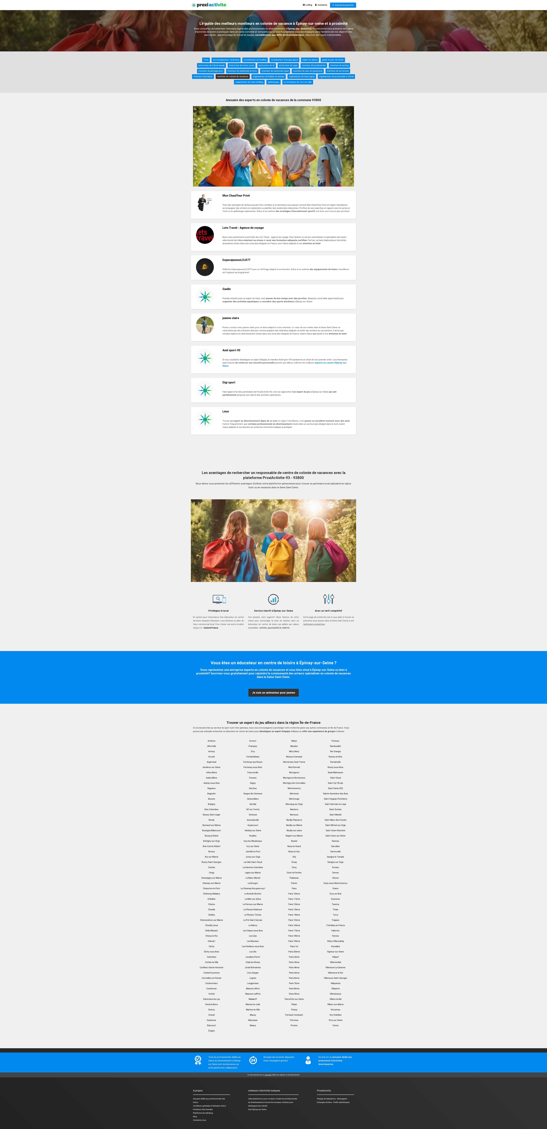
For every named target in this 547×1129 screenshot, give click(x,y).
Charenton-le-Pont (211, 888)
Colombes (211, 957)
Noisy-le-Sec (294, 851)
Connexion (322, 5)
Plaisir (294, 1004)
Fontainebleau (252, 757)
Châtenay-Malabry (211, 894)
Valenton (335, 930)
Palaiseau (294, 878)
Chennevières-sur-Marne (211, 920)
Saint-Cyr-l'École (335, 783)
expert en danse (310, 60)
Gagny (253, 783)
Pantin (294, 883)
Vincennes (335, 1010)
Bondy (211, 820)
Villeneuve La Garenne (335, 967)
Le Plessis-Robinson (253, 909)
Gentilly (253, 804)
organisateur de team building (249, 82)
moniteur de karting (339, 65)
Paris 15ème (294, 920)
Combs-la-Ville (211, 962)
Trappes (335, 920)
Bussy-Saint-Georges (211, 862)
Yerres (335, 1025)
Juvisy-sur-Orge (253, 857)
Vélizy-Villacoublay (335, 941)
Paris (294, 888)
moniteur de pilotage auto (210, 71)
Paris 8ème (294, 988)
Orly (294, 857)
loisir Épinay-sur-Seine (257, 1109)
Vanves (335, 936)
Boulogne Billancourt (211, 830)
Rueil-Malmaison (335, 772)
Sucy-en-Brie (335, 894)
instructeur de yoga (288, 65)
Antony (211, 751)
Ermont (252, 741)
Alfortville (211, 746)
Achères (211, 741)
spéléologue (273, 82)
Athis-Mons (211, 772)
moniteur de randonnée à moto (242, 71)
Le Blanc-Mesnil (253, 878)
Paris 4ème (294, 967)
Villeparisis (335, 983)
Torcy (335, 915)
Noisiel (294, 841)
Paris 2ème (294, 957)
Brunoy (211, 851)
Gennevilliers (253, 799)
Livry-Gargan (253, 973)
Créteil (212, 994)
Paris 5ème (294, 973)
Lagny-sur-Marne (253, 872)
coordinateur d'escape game (284, 60)
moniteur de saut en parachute (307, 71)
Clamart (211, 941)
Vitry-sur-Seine (335, 1020)
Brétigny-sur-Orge (211, 841)
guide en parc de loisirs (333, 60)
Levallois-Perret (253, 957)
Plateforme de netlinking (203, 1113)
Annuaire (196, 1099)
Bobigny (211, 804)
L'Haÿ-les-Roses (253, 962)
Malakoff (253, 999)
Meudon (294, 746)
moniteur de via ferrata (338, 71)
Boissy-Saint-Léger (211, 815)
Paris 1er (294, 946)
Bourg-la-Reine (211, 836)
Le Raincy (253, 925)
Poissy (294, 1010)
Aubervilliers (211, 778)
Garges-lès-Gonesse (252, 793)
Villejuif (335, 957)
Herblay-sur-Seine (253, 830)
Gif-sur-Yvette (253, 809)
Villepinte (335, 988)
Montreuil (294, 793)
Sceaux (335, 867)
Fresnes (253, 778)
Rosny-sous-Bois (335, 767)
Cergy (211, 872)
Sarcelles (335, 846)
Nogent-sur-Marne (294, 836)
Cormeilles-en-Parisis (211, 978)
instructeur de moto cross (241, 65)
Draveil (212, 1015)
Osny (294, 867)
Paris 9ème (294, 994)
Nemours (294, 815)
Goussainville (253, 820)
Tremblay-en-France (335, 925)
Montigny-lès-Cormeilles (294, 783)
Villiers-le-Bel (335, 999)
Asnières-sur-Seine (211, 767)
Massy (253, 1015)
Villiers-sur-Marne (335, 1004)
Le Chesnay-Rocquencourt (253, 888)
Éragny (211, 1031)
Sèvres (335, 878)
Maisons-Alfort (253, 988)
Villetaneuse (335, 994)
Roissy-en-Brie (335, 757)
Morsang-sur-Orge (294, 804)
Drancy (211, 1010)
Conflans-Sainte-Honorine (211, 967)
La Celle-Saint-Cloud (253, 862)
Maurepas (253, 1020)
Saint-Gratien (335, 809)
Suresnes (335, 899)
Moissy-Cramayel (294, 757)
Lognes (253, 978)
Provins (294, 1025)
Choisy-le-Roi (212, 936)
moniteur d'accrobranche (314, 65)
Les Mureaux (253, 941)
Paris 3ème (294, 962)
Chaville (211, 909)
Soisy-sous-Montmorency (335, 883)
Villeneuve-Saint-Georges (335, 978)
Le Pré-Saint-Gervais (252, 920)
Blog (195, 1116)
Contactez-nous (199, 1120)
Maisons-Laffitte (253, 994)
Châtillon (212, 899)
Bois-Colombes (212, 809)
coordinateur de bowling (255, 60)
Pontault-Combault (294, 1015)
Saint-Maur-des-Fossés (335, 820)
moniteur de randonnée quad (275, 71)
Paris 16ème (294, 925)
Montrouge (294, 799)
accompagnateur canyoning (226, 60)
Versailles (335, 946)
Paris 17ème (294, 930)
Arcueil (211, 757)
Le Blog (308, 5)
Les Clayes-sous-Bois (253, 930)
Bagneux (212, 788)
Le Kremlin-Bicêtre (252, 894)
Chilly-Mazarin (211, 930)
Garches (253, 788)
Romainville (335, 762)
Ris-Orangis (335, 751)
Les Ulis (252, 952)
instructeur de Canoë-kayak (211, 65)
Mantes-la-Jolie (253, 1004)
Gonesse (253, 815)
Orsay (294, 862)
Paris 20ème (294, 952)
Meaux (253, 1025)
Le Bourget (253, 883)
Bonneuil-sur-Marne (212, 825)
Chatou (211, 904)
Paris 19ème (294, 941)
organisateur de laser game (302, 76)
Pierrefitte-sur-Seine (294, 999)
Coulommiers (211, 983)
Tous (206, 60)
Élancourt (211, 1025)
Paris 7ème (294, 983)
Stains (335, 888)
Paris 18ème (294, 936)
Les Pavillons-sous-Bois (253, 946)
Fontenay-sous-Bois (253, 767)
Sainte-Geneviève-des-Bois (335, 793)
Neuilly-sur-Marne (294, 825)
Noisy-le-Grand (294, 846)
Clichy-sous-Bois (211, 952)
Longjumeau (253, 983)
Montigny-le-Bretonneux (294, 778)
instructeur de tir (266, 65)
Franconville (252, 772)
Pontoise (294, 1020)
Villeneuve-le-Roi (335, 973)
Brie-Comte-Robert (211, 846)
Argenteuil (211, 762)
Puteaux (335, 741)
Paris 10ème (294, 894)
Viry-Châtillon (335, 1015)
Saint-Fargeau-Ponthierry (335, 799)
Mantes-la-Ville (253, 1010)
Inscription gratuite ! (344, 5)
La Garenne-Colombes (253, 867)
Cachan (211, 867)
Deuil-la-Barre (211, 1004)
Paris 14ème (294, 915)
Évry (253, 751)
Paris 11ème (294, 899)
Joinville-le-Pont (253, 851)
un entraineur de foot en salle (298, 82)
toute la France (211, 628)
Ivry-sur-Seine (253, 846)
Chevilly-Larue (211, 925)
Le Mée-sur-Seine (253, 899)
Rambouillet (335, 746)
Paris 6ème (294, 978)
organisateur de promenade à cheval (336, 76)
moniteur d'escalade (203, 76)
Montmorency (294, 788)
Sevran (335, 872)
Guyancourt (253, 825)
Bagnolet (211, 793)
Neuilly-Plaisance (294, 820)
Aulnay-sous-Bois (212, 783)
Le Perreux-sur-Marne (253, 904)
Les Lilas (253, 936)
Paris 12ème (294, 904)
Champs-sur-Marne (212, 883)
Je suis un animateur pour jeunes (273, 692)
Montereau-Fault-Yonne (294, 762)
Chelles (211, 915)
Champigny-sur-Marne (211, 878)
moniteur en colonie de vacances (232, 76)
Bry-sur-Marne (211, 857)
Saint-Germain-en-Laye (335, 804)
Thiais (335, 909)
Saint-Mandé (335, 815)
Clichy (211, 946)
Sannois (335, 841)
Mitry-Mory (294, 751)
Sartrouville (335, 851)
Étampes (253, 746)
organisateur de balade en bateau (268, 76)
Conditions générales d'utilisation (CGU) (209, 1106)
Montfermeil (294, 767)
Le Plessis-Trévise (252, 915)
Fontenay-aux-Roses (252, 762)
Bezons (211, 799)
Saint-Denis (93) (335, 788)
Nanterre (294, 809)
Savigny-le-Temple (335, 857)
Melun (294, 741)
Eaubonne (211, 1020)
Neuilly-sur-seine (294, 830)
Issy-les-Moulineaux (253, 841)
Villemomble (335, 962)
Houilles (252, 836)
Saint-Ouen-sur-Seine (335, 836)
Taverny (335, 904)
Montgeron (294, 772)
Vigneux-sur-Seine (335, 952)
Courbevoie (211, 988)
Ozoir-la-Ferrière (294, 872)
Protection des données (203, 1109)
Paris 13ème (294, 909)
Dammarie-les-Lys (211, 999)
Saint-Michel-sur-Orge (335, 825)
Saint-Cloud (335, 778)
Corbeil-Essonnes (212, 973)
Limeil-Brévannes (253, 967)
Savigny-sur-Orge (335, 862)
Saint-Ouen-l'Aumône (335, 830)
